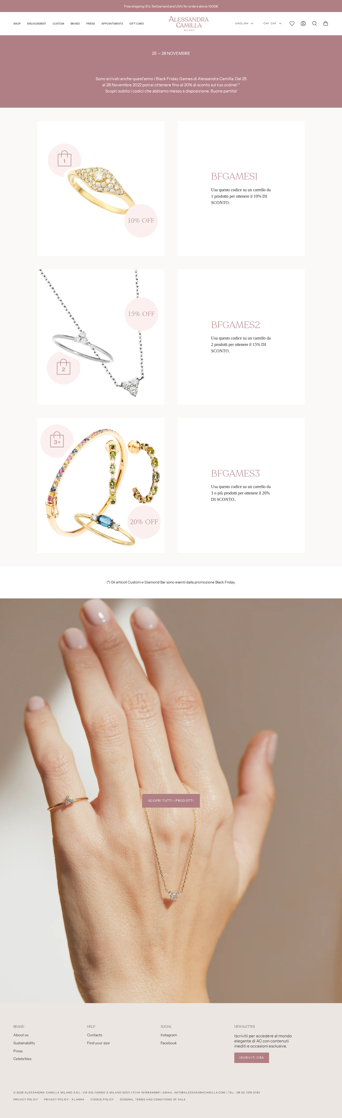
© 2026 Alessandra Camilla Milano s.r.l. (47, 1092)
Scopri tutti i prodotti (171, 801)
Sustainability (24, 1043)
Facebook (169, 1043)
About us (20, 1035)
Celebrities (22, 1059)
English (241, 23)
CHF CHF (270, 23)
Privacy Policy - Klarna (64, 1099)
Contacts (94, 1035)
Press (17, 1051)
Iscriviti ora (251, 1057)
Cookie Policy (102, 1099)
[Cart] (325, 23)
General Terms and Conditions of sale (153, 1099)
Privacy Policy (25, 1099)
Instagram (169, 1035)
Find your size (98, 1043)
